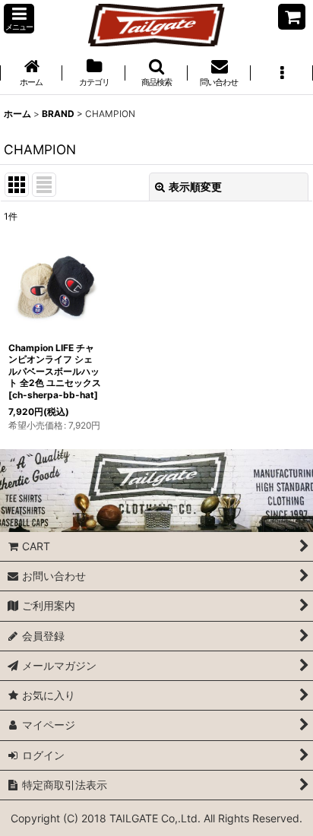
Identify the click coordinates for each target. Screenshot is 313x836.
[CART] (291, 17)
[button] (19, 18)
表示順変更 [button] (195, 186)
